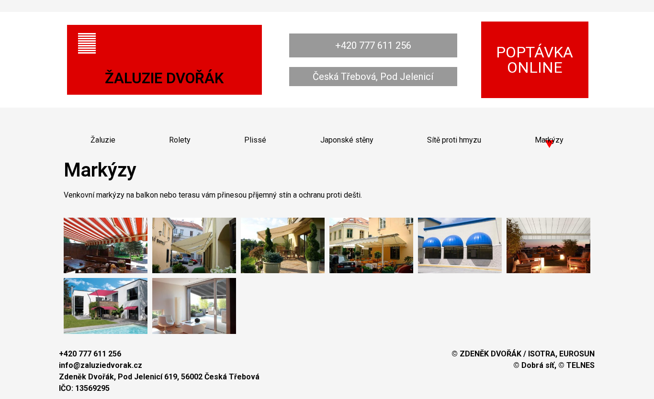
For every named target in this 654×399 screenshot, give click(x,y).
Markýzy (549, 139)
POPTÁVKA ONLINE (534, 60)
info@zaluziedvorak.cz (100, 365)
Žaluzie (102, 139)
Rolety (180, 139)
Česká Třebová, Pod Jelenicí (373, 76)
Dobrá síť (537, 365)
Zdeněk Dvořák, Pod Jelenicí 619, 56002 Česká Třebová (159, 376)
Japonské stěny (346, 139)
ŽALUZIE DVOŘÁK (164, 78)
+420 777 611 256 (373, 45)
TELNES (580, 365)
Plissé (255, 139)
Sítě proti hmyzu (454, 139)
